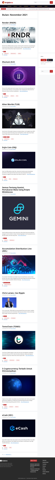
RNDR (20, 53)
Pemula (15, 6)
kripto (6, 406)
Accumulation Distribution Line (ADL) (17, 249)
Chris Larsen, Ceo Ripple (13, 293)
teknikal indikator (8, 284)
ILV (17, 95)
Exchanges (39, 6)
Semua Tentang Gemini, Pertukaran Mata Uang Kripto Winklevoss (16, 189)
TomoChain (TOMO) (11, 326)
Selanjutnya (9, 454)
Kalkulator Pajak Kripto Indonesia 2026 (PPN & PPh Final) (35, 465)
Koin (20, 6)
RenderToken (13, 53)
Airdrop (44, 473)
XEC (10, 447)
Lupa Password (47, 62)
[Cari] (51, 2)
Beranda (9, 6)
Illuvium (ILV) (8, 62)
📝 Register (50, 60)
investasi (11, 406)
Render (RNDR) (9, 22)
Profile (5, 238)
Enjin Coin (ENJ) (9, 147)
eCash (6, 447)
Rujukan (44, 469)
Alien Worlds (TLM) (11, 104)
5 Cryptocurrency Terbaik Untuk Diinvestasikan (17, 369)
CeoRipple (13, 318)
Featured (44, 460)
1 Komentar (5, 54)
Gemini (6, 240)
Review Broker (45, 462)
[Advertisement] (47, 32)
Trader (45, 6)
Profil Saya (42, 62)
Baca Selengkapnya (27, 48)
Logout (44, 63)
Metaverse (6, 53)
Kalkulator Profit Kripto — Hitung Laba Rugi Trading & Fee (35, 470)
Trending (26, 6)
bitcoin (17, 406)
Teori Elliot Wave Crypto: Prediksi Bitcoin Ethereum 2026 (21, 8)
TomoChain (12, 360)
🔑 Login (43, 60)
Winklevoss (12, 240)
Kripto (5, 404)
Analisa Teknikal (7, 282)
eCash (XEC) (7, 415)
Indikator (32, 6)
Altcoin (6, 360)
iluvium (12, 95)
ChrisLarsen (7, 318)
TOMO (18, 360)
